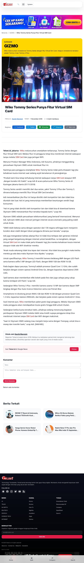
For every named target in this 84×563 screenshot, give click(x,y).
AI (2, 501)
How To (31, 507)
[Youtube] (19, 491)
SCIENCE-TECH (6, 516)
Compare (59, 507)
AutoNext (32, 513)
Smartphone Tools (61, 501)
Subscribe (42, 536)
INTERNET (5, 519)
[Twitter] (15, 491)
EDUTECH (5, 510)
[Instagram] (11, 491)
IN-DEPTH (5, 507)
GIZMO (12, 33)
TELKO (4, 504)
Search (58, 513)
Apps (30, 516)
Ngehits (31, 510)
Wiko (22, 150)
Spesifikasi (59, 510)
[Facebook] (7, 491)
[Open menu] (23, 4)
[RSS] (23, 491)
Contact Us (11, 545)
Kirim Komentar (10, 381)
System (30, 4)
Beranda (4, 33)
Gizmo (31, 501)
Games (31, 519)
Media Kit (18, 545)
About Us (4, 545)
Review (31, 504)
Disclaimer (25, 545)
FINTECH (4, 513)
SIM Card (20, 157)
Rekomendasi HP (61, 504)
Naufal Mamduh (17, 119)
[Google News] (3, 491)
